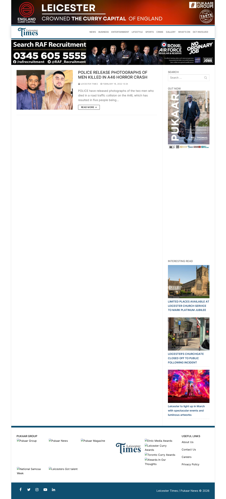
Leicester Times (89, 84)
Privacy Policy (190, 464)
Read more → (89, 107)
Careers (186, 457)
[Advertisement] (189, 204)
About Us (187, 442)
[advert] (113, 23)
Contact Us (189, 449)
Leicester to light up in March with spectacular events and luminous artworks (186, 410)
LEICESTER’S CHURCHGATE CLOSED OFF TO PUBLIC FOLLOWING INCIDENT (186, 358)
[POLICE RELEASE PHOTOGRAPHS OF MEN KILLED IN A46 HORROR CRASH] (45, 90)
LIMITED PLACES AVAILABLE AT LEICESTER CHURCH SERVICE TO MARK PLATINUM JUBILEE (188, 306)
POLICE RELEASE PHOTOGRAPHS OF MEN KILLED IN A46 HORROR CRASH (112, 75)
